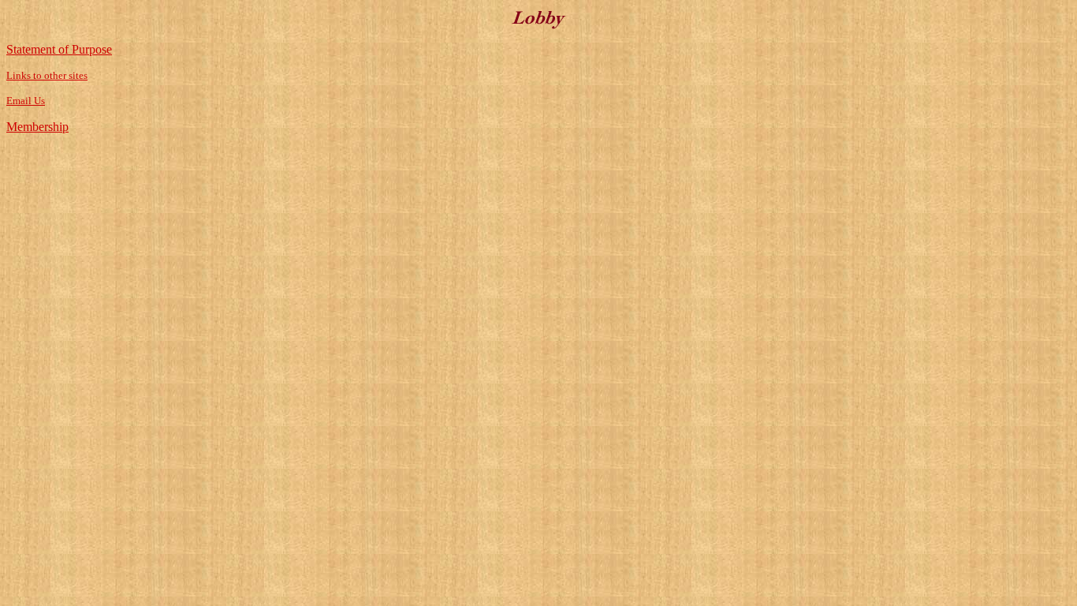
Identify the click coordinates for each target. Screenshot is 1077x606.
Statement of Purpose (59, 49)
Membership (37, 126)
